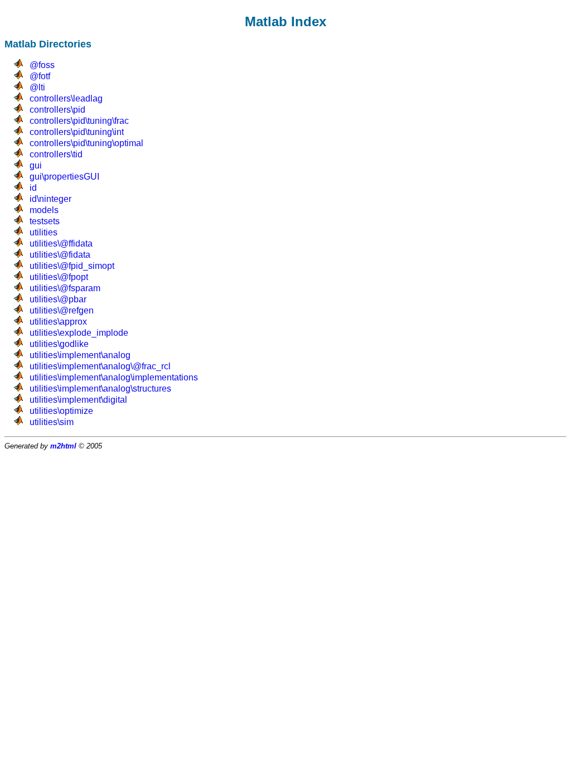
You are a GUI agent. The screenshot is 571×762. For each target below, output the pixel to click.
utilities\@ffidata (61, 243)
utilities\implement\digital (78, 399)
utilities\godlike (59, 344)
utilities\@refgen (62, 310)
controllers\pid (57, 109)
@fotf (40, 76)
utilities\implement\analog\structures (100, 388)
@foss (42, 65)
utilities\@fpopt (59, 277)
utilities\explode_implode (79, 332)
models (44, 210)
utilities (43, 232)
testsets (45, 221)
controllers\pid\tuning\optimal (86, 143)
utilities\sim (52, 422)
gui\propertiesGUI (64, 176)
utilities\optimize (61, 411)
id (33, 187)
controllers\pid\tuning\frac (79, 121)
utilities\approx (58, 321)
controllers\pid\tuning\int (77, 132)
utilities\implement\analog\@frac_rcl (100, 366)
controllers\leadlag (66, 98)
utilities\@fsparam (65, 288)
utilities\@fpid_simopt (72, 266)
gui (36, 165)
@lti (37, 87)
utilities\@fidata (60, 254)
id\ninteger (50, 199)
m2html (63, 446)
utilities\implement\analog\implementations (114, 377)
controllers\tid (56, 154)
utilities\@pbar (58, 299)
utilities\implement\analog (80, 355)
